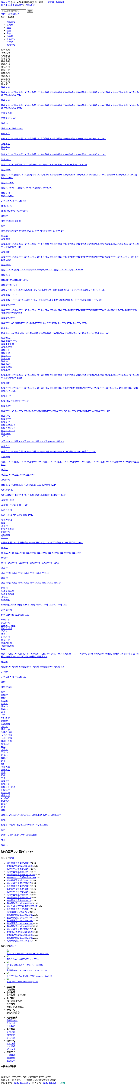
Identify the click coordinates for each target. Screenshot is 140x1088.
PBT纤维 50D (20, 605)
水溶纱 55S (38, 441)
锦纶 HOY (6, 396)
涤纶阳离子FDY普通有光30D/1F (22, 906)
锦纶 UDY (6, 419)
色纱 (9, 33)
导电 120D (41, 495)
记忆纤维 (5, 637)
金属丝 (4, 526)
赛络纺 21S (6, 231)
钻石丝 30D (17, 553)
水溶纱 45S (27, 441)
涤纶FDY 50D (86, 175)
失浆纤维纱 (6, 732)
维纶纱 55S (38, 667)
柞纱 (3, 746)
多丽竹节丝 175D (42, 542)
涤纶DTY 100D (50, 164)
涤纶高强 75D (20, 485)
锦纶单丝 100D (15, 108)
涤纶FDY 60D (60, 257)
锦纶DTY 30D (21, 411)
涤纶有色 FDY (8, 305)
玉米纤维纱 (6, 738)
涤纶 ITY (5, 361)
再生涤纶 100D (8, 333)
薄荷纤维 (5, 640)
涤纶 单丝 (5, 239)
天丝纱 (4, 721)
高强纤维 (5, 480)
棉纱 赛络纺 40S (9, 656)
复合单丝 (5, 143)
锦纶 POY (6, 433)
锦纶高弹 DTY (8, 425)
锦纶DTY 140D (89, 411)
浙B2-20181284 (50, 1083)
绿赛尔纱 (5, 744)
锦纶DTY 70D (60, 411)
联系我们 (11, 1026)
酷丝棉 (4, 236)
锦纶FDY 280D (102, 388)
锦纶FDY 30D (20, 388)
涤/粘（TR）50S (89, 654)
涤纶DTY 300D (79, 164)
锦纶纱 (4, 695)
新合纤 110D (41, 563)
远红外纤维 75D (8, 515)
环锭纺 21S (38, 231)
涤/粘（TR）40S (74, 654)
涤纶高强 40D (7, 485)
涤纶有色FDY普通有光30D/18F (21, 877)
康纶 (3, 523)
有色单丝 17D (33, 138)
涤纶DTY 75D (36, 164)
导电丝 (4, 845)
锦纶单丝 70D (125, 105)
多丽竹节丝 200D (58, 542)
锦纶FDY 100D (74, 388)
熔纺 (3, 775)
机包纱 (4, 755)
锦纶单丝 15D (20, 105)
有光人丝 (5, 767)
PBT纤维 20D (7, 605)
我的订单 (5, 14)
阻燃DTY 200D (64, 462)
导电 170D (51, 495)
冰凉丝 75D (17, 475)
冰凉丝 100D (29, 475)
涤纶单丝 (5, 87)
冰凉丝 (4, 469)
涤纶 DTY (6, 159)
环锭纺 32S (48, 231)
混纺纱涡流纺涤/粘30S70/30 (20, 903)
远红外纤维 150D (24, 515)
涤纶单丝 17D (33, 92)
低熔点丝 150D (89, 451)
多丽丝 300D (55, 583)
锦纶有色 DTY (8, 430)
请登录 (51, 2)
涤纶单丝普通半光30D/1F (19, 892)
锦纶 (9, 30)
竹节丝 (4, 537)
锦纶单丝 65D (112, 105)
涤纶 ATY (5, 275)
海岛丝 (4, 568)
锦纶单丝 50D (86, 105)
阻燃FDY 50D (107, 462)
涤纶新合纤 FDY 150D (94, 290)
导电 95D (31, 495)
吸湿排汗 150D (21, 505)
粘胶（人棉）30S (9, 654)
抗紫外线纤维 (7, 529)
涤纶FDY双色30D (43, 188)
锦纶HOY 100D (22, 401)
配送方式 (11, 1049)
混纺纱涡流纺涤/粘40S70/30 (20, 866)
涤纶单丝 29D (86, 92)
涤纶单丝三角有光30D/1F (19, 869)
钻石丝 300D (75, 553)
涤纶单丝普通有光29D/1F (19, 886)
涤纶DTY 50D (21, 270)
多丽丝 (4, 578)
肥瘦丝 (4, 588)
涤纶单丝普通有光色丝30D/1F (21, 874)
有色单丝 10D (7, 138)
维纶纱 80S (59, 667)
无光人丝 (5, 769)
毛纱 (3, 715)
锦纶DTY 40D (34, 411)
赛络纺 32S (17, 231)
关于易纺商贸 (16, 5)
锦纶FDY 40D (33, 388)
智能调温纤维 (7, 646)
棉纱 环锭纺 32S (39, 656)
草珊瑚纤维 (6, 643)
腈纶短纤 (5, 792)
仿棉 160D (25, 615)
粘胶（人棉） (7, 195)
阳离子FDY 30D (8, 118)
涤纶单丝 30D (99, 92)
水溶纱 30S (6, 441)
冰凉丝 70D (6, 475)
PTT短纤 (5, 798)
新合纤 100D (29, 563)
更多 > (13, 858)
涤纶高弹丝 (6, 367)
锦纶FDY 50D (47, 388)
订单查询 (11, 1055)
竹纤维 (4, 631)
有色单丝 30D (73, 138)
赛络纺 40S (27, 231)
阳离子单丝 (6, 113)
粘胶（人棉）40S (26, 654)
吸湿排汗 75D (7, 505)
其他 (3, 840)
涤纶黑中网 (6, 347)
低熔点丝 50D (20, 451)
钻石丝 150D (63, 553)
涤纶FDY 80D (100, 175)
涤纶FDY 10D (7, 175)
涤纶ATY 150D (21, 280)
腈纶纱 (4, 700)
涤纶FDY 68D (73, 257)
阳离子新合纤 (7, 594)
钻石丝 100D (51, 553)
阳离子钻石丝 (7, 591)
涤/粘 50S (23, 211)
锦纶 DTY (6, 406)
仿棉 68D (5, 615)
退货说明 (11, 1061)
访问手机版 (29, 5)
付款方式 (11, 1043)
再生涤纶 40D (49, 333)
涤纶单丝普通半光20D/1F (19, 880)
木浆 (3, 761)
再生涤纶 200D (22, 333)
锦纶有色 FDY (8, 428)
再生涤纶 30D (75, 333)
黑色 (3, 778)
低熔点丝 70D (33, 451)
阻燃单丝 (132, 462)
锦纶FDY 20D (7, 388)
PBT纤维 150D (61, 605)
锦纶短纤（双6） (9, 787)
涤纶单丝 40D (112, 92)
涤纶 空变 (5, 358)
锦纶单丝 (5, 100)
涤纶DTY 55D (22, 164)
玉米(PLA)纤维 (8, 625)
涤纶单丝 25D (60, 92)
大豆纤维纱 (6, 735)
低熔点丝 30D (7, 451)
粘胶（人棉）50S (42, 654)
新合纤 (4, 558)
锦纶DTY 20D (7, 411)
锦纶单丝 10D (7, 105)
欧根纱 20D (6, 128)
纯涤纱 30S (6, 221)
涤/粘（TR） (7, 206)
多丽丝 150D (19, 583)
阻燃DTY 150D (21, 462)
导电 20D (5, 495)
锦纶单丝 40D (73, 105)
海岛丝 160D (31, 573)
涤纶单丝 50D (125, 92)
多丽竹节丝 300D (75, 542)
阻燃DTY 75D (7, 462)
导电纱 (4, 758)
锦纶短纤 (5, 784)
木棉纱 (4, 726)
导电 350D (61, 495)
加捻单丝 (5, 146)
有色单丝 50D (99, 138)
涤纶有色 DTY (8, 318)
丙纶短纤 (5, 790)
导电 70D (23, 495)
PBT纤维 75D (33, 605)
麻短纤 (4, 804)
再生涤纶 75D (62, 333)
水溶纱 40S (17, 441)
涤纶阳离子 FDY (9, 295)
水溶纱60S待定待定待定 (18, 912)
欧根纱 (4, 123)
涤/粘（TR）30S (58, 654)
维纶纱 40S (17, 667)
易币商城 (11, 45)
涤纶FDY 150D (128, 175)
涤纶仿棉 (5, 193)
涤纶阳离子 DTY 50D (92, 300)
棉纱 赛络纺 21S (115, 654)
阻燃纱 (4, 752)
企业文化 (11, 1023)
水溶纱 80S (59, 441)
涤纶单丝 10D (7, 92)
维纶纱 (4, 661)
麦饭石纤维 (6, 520)
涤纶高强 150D (34, 485)
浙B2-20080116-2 (22, 1083)
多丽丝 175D (31, 583)
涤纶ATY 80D (7, 280)
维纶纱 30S (6, 667)
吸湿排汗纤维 (7, 500)
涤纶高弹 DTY (8, 338)
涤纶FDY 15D (20, 175)
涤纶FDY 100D (114, 175)
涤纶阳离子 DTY (9, 341)
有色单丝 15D (20, 138)
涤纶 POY (6, 364)
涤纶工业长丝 (7, 344)
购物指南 (11, 1035)
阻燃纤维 (5, 456)
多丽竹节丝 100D (9, 542)
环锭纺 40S (59, 231)
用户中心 (5, 5)
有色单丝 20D (47, 138)
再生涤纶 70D (36, 333)
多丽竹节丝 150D (26, 542)
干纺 (3, 772)
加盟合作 (11, 1058)
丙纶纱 (4, 703)
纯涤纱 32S (17, 221)
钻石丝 (10, 36)
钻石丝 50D (28, 553)
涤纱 (3, 682)
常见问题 (11, 1038)
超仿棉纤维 (6, 610)
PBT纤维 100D (47, 605)
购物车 (14, 14)
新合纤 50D (6, 563)
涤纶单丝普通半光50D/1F (19, 895)
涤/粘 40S (14, 211)
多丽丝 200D (43, 583)
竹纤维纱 (5, 718)
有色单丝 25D (60, 138)
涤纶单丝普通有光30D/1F (19, 872)
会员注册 (11, 1032)
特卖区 (10, 42)
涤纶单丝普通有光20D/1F (19, 929)
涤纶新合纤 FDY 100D (52, 290)
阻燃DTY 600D (93, 462)
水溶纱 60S (48, 441)
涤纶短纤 (5, 350)
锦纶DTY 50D (47, 411)
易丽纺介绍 (12, 1020)
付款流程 (11, 1046)
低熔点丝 (5, 446)
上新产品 (11, 39)
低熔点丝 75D (47, 451)
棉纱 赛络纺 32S (131, 654)
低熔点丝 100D (61, 451)
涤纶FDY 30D (60, 175)
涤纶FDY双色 (7, 182)
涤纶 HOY (6, 355)
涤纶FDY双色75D (9, 188)
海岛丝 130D (19, 573)
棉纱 (3, 226)
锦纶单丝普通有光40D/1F (19, 863)
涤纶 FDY (6, 169)
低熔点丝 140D (75, 451)
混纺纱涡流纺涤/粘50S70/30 (20, 923)
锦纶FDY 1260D (8, 391)
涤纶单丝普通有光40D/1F (19, 897)
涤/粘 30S (5, 211)
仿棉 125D (15, 615)
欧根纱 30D (17, 128)
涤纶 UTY (6, 353)
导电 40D (14, 495)
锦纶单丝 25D (47, 105)
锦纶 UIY (5, 422)
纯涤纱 (4, 216)
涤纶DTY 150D (64, 164)
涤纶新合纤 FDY (9, 285)
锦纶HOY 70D (8, 401)
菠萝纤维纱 (6, 741)
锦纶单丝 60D (99, 105)
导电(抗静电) (7, 490)
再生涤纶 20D (88, 333)
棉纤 (3, 764)
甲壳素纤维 (6, 628)
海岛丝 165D (43, 573)
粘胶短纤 (5, 795)
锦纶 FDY (6, 383)
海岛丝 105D (7, 573)
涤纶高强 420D (49, 485)
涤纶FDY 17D (33, 175)
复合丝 (4, 597)
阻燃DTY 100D (36, 462)
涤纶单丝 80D (14, 95)
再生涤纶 (5, 328)
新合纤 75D (17, 563)
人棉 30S (5, 201)
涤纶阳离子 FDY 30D (11, 300)
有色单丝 (5, 133)
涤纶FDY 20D (47, 175)
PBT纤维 (5, 599)
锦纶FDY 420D (116, 388)
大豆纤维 (5, 623)
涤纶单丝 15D (20, 92)
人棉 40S (13, 201)
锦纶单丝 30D (60, 105)
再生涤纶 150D (102, 333)
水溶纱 (10, 25)
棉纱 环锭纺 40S (24, 656)
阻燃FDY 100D (121, 462)
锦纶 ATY (5, 416)
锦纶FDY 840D (131, 388)
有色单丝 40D (86, 138)
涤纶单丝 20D (47, 92)
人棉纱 (4, 672)
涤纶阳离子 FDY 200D (53, 300)
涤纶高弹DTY (26, 815)
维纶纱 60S (48, 667)
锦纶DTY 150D (103, 411)
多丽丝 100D (7, 583)
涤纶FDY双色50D (26, 188)
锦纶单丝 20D (33, 105)
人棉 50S (22, 201)
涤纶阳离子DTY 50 (73, 300)
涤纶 (9, 27)
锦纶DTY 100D (74, 411)
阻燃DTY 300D (79, 462)
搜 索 (30, 11)
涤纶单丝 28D (73, 92)
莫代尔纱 (5, 729)
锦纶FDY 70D (60, 388)
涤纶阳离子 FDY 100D (32, 300)
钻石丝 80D (39, 553)
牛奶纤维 (5, 620)
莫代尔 (4, 634)
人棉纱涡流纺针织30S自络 (19, 941)
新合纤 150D (53, 563)
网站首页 (5, 2)
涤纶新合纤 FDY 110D (73, 290)
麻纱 (3, 698)
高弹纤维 (5, 534)
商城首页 (11, 22)
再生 (3, 712)
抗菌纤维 (5, 532)
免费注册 (60, 2)
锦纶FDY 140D (88, 388)
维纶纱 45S (27, 667)
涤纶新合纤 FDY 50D (11, 290)
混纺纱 (4, 709)
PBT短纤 (5, 801)
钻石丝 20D (6, 553)
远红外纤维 (6, 510)
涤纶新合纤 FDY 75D (31, 290)
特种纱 (4, 706)
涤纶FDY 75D (73, 175)
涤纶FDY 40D (33, 257)
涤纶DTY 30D (8, 164)
